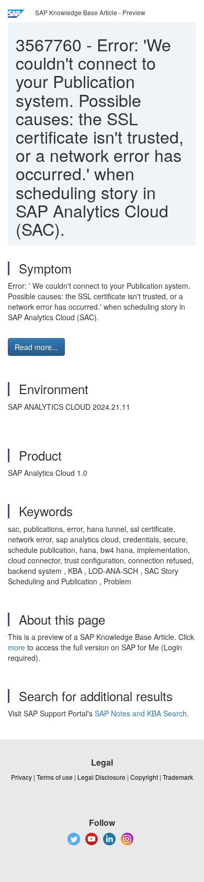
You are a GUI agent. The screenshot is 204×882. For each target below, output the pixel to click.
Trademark (178, 776)
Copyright (144, 776)
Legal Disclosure (101, 776)
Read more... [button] (36, 347)
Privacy (21, 776)
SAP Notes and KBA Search (141, 713)
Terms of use (55, 776)
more (16, 647)
